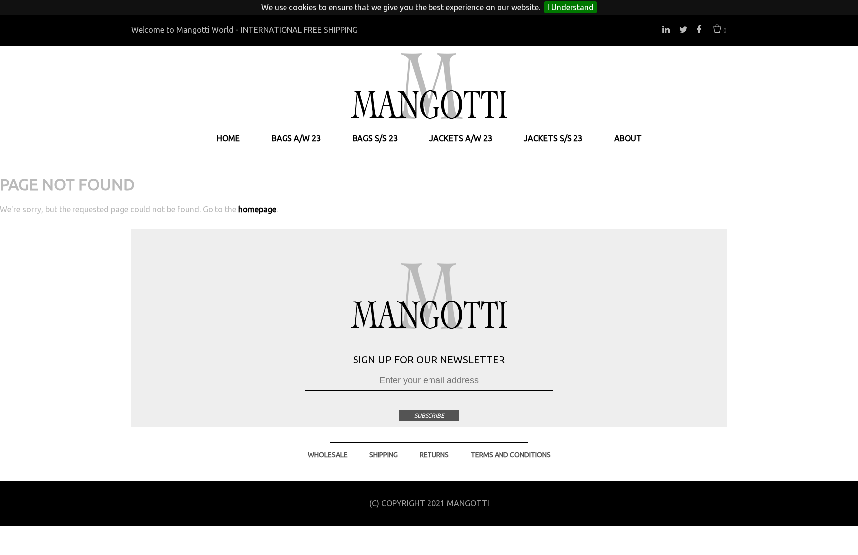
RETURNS (434, 455)
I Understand (570, 7)
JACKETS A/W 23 (460, 138)
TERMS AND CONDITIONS (511, 455)
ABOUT (628, 138)
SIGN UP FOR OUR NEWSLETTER (429, 359)
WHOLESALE (328, 455)
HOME (228, 138)
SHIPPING (383, 455)
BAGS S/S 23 (375, 138)
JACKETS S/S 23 (553, 138)
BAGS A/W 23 (296, 138)
